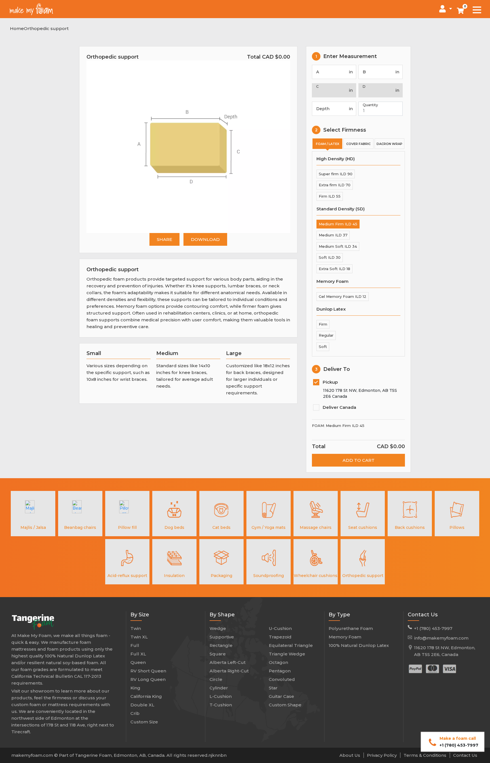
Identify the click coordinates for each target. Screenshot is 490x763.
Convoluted (282, 679)
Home (17, 28)
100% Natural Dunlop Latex (359, 645)
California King (146, 696)
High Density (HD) (335, 158)
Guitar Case (281, 696)
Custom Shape (285, 705)
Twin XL (139, 637)
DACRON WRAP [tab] (389, 144)
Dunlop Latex (331, 309)
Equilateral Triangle (291, 645)
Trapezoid (280, 637)
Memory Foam (332, 281)
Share (164, 239)
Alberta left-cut (228, 662)
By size (139, 615)
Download (205, 239)
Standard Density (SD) (340, 208)
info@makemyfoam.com (441, 638)
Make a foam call (459, 742)
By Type (339, 615)
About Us (350, 755)
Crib (135, 713)
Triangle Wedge (287, 654)
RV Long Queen (148, 679)
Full (134, 645)
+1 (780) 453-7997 (433, 628)
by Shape (222, 615)
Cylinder (219, 688)
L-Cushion (221, 696)
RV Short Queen (148, 671)
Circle (216, 679)
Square (218, 654)
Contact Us (423, 615)
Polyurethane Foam (351, 628)
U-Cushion (280, 628)
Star (273, 688)
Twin (135, 628)
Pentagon (280, 671)
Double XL (142, 705)
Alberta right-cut (229, 671)
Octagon (278, 662)
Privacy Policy (382, 755)
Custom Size (144, 721)
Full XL (138, 654)
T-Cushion (221, 705)
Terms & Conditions (425, 755)
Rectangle (221, 645)
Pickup (330, 382)
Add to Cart (359, 460)
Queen (138, 662)
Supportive (222, 637)
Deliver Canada (339, 407)
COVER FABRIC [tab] (358, 144)
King (135, 688)
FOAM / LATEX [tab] (327, 144)
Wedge (218, 628)
